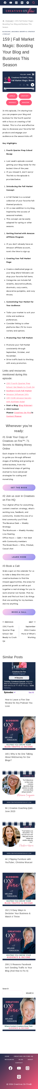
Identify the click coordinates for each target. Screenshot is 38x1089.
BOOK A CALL (19, 612)
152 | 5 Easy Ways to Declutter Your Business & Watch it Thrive (17, 913)
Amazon (25, 102)
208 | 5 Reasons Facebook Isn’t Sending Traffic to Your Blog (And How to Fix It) (18, 967)
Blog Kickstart (25, 405)
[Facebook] (5, 2)
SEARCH (30, 993)
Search (6, 988)
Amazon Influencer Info (17, 394)
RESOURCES (9, 1059)
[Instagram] (16, 2)
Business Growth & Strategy (23, 31)
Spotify (24, 96)
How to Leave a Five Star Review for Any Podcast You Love (18, 702)
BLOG (21, 1059)
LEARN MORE (19, 557)
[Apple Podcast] (22, 2)
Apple (12, 96)
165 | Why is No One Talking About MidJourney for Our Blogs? (19, 757)
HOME (7, 1056)
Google (12, 102)
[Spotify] (27, 2)
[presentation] (19, 678)
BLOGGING (6, 31)
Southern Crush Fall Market (19, 391)
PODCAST (6, 34)
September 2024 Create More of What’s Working (28, 630)
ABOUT (30, 1059)
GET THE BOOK (19, 487)
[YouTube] (10, 2)
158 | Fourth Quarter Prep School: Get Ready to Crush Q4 (10, 631)
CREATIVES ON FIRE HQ (23, 1056)
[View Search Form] (33, 3)
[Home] (3, 21)
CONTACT (19, 1062)
